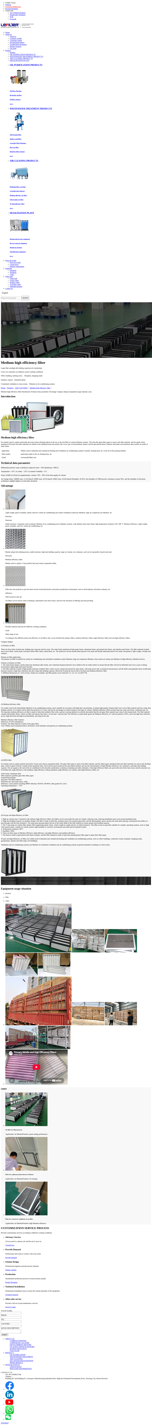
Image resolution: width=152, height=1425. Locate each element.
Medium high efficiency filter (40, 388)
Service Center (10, 1307)
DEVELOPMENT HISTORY (20, 1345)
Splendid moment (16, 286)
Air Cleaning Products (17, 13)
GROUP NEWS (15, 1367)
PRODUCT (9, 1353)
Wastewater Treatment (17, 15)
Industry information (17, 266)
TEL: (3, 1319)
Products (10, 388)
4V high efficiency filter (17, 204)
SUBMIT (4, 1335)
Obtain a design (10, 1270)
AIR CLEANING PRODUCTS (21, 58)
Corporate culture (16, 40)
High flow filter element (17, 151)
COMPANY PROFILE (18, 1341)
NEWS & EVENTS (12, 1365)
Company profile (16, 38)
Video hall (13, 278)
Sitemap (8, 5)
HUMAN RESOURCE (18, 1349)
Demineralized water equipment (20, 239)
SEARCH (25, 298)
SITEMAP (5, 1423)
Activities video (15, 284)
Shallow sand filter (15, 139)
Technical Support (11, 1295)
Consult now (9, 1245)
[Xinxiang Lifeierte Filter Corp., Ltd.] (17, 29)
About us (13, 36)
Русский (13, 19)
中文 (11, 17)
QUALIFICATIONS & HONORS (22, 1347)
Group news (14, 264)
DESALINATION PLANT (19, 60)
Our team (13, 48)
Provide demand (11, 1258)
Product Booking (11, 1282)
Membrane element (16, 247)
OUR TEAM (14, 1351)
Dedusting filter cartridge (18, 187)
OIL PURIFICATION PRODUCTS (22, 54)
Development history (17, 42)
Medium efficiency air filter (18, 195)
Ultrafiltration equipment (18, 252)
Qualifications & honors (18, 44)
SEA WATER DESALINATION (21, 1361)
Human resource (15, 46)
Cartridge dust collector (17, 191)
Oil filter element (15, 99)
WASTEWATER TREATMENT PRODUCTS (26, 56)
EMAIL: (4, 1315)
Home (3, 388)
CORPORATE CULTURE (19, 1343)
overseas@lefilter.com (13, 7)
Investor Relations (11, 9)
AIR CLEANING (21, 388)
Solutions (13, 270)
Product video (15, 282)
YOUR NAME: (6, 1311)
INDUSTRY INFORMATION (21, 1369)
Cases (12, 274)
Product (12, 52)
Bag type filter (14, 147)
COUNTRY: (5, 1324)
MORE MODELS (16, 1363)
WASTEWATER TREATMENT (21, 1357)
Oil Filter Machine (15, 91)
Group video (14, 280)
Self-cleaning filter (15, 135)
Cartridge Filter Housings (18, 143)
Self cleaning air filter (16, 199)
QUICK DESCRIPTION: (10, 1328)
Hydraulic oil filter (16, 95)
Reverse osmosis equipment (18, 243)
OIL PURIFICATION (17, 1355)
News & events (15, 262)
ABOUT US (9, 1339)
